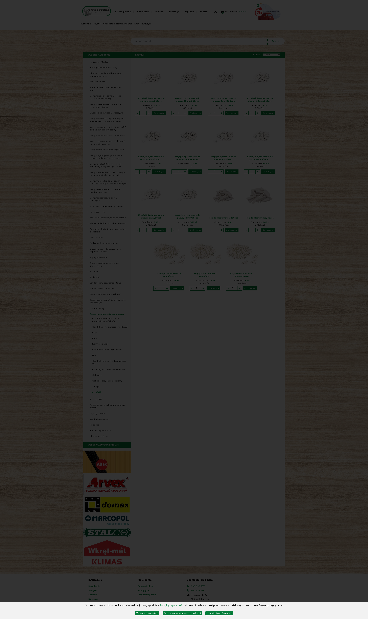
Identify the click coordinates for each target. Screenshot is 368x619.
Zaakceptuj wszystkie (147, 613)
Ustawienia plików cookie (219, 613)
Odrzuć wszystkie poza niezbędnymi (182, 613)
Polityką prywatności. (172, 605)
